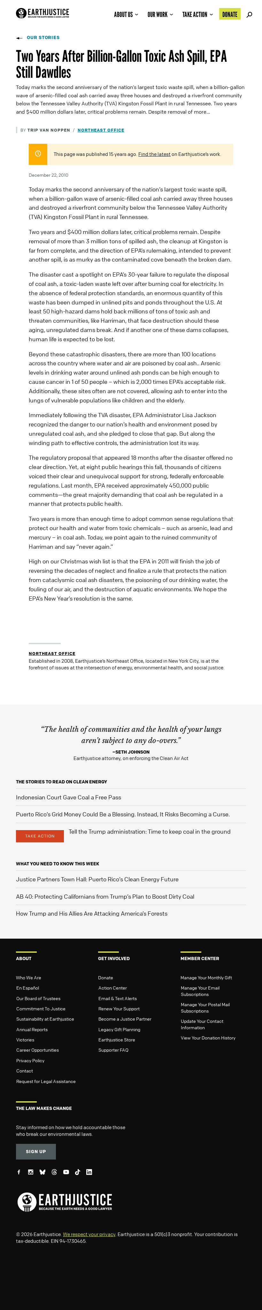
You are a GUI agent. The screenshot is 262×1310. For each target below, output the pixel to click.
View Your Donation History (208, 1037)
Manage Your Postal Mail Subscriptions (205, 1007)
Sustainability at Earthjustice (45, 1019)
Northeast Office (101, 130)
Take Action (194, 14)
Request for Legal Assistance (46, 1081)
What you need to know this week (57, 864)
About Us (123, 14)
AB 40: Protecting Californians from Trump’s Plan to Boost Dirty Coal (105, 896)
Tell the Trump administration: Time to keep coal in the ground (150, 831)
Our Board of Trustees (38, 998)
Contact (24, 1070)
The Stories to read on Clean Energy (61, 782)
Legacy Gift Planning (119, 1029)
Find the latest (154, 154)
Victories (25, 1039)
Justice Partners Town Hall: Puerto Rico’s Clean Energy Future (97, 879)
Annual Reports (32, 1029)
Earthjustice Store (116, 1039)
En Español (27, 988)
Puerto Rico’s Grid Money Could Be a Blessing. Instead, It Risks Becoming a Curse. (123, 814)
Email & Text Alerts (117, 998)
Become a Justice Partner (124, 1019)
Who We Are (28, 977)
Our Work (157, 14)
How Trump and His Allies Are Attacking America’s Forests (91, 913)
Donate (229, 14)
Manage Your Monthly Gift (206, 977)
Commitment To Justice (41, 1008)
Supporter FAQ (113, 1050)
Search (248, 14)
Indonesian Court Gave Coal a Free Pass (68, 797)
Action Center (112, 988)
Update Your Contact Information (202, 1024)
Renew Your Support (119, 1008)
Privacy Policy (30, 1060)
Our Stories (43, 37)
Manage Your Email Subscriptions (200, 991)
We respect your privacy (89, 1234)
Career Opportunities (37, 1050)
